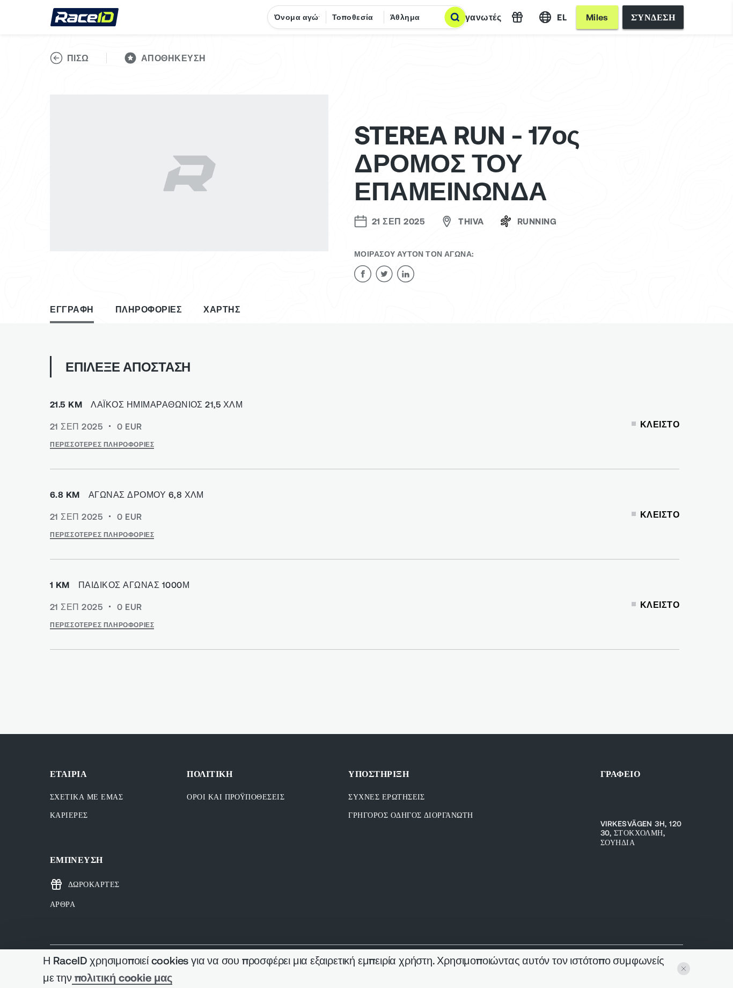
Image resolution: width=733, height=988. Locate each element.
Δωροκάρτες (94, 884)
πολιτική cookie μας (122, 977)
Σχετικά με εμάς (86, 796)
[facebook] (362, 273)
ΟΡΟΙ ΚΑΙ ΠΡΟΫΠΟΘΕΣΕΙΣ (235, 796)
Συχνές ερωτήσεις (386, 796)
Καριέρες (69, 814)
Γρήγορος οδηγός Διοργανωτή (410, 814)
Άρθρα (62, 904)
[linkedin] (405, 273)
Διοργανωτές (473, 17)
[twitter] (384, 273)
